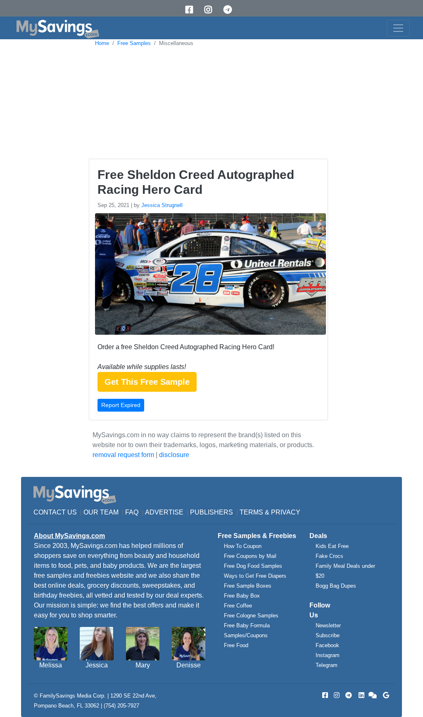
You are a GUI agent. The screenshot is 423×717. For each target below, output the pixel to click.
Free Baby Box (242, 596)
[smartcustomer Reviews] (373, 695)
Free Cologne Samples (251, 615)
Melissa (50, 665)
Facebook (327, 645)
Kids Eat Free (332, 546)
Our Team (101, 512)
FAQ (131, 512)
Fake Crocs (329, 556)
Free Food (236, 645)
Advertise (164, 512)
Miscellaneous (176, 43)
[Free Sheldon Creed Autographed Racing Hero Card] (209, 275)
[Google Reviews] (384, 695)
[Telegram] (230, 9)
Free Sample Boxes (247, 586)
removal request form (123, 454)
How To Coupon (242, 546)
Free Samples (134, 43)
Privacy (285, 512)
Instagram (328, 655)
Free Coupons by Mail (250, 556)
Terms (251, 512)
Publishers (211, 512)
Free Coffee (238, 606)
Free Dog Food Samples (253, 566)
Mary (142, 665)
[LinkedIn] (360, 695)
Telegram (326, 665)
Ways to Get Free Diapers (255, 576)
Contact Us (55, 512)
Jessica (97, 665)
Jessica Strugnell (162, 205)
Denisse (188, 665)
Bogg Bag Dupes (336, 586)
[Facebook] (192, 9)
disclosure (174, 454)
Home (102, 43)
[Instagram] (211, 9)
